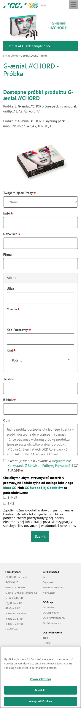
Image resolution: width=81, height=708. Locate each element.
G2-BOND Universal (16, 577)
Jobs (45, 577)
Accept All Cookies (40, 701)
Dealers (47, 643)
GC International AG (54, 617)
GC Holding (49, 607)
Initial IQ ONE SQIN (15, 613)
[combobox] (40, 359)
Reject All (40, 690)
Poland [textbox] (17, 360)
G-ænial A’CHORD (15, 587)
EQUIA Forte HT (13, 603)
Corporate (48, 582)
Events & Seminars (53, 587)
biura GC (9, 487)
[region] (40, 677)
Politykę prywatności (57, 465)
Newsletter (49, 592)
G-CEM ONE (11, 582)
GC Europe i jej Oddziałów (44, 487)
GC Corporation (51, 612)
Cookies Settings (40, 679)
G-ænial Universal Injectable (21, 592)
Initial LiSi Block (14, 618)
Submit (40, 536)
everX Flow (11, 629)
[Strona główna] (15, 5)
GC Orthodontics (51, 623)
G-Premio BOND (14, 597)
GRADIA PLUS (12, 608)
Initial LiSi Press (14, 623)
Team (46, 637)
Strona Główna (10, 55)
